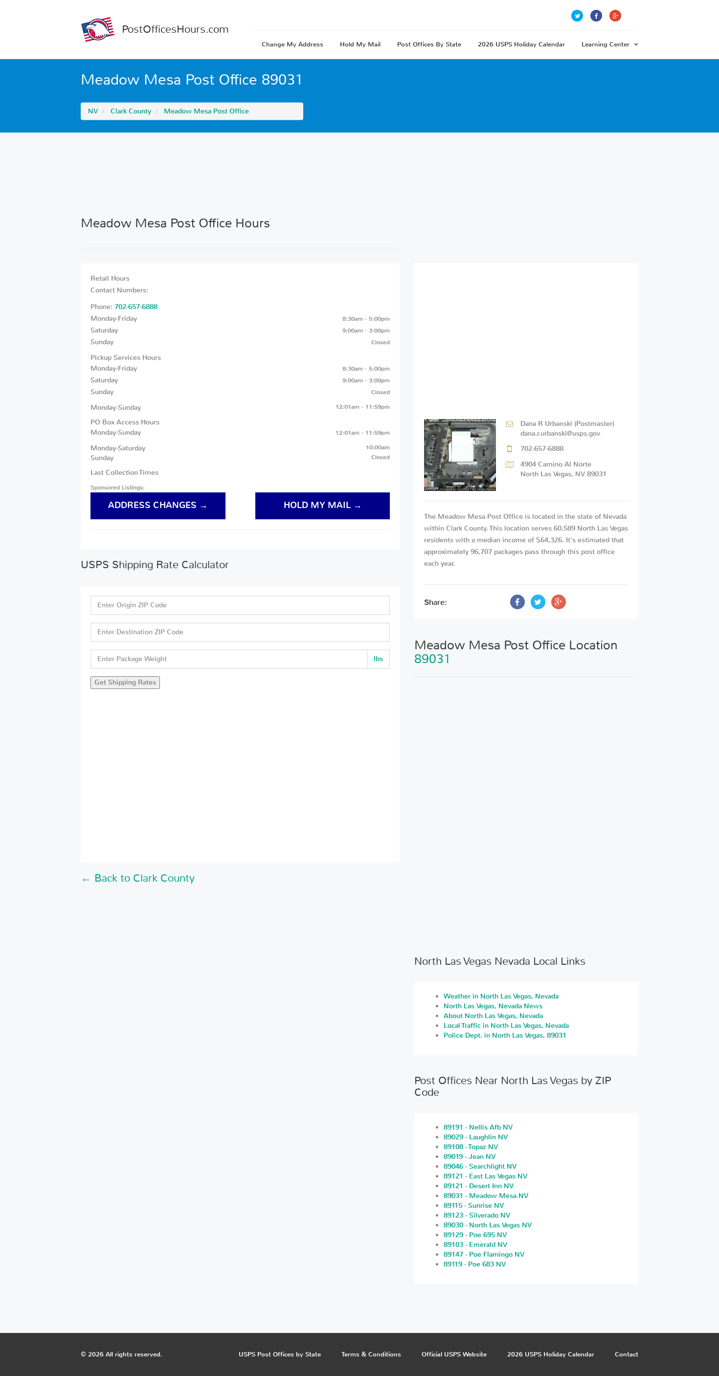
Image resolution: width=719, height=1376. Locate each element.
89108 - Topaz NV (471, 1147)
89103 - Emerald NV (475, 1244)
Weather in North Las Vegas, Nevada (501, 996)
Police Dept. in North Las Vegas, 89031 (505, 1035)
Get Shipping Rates (125, 682)
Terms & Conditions (371, 1354)
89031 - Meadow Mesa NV (486, 1195)
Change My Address (292, 44)
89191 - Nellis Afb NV (478, 1127)
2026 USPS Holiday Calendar (521, 44)
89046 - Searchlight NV (480, 1166)
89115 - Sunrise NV (474, 1205)
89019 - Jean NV (469, 1156)
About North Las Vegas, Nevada (493, 1016)
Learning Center (605, 44)
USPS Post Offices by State (280, 1354)
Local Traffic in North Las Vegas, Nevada (506, 1025)
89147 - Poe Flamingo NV (484, 1254)
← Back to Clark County (138, 878)
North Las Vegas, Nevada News (493, 1006)
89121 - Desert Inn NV (479, 1186)
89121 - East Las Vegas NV (485, 1176)
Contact (626, 1354)
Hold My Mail (360, 44)
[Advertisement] (359, 174)
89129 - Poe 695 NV (475, 1235)
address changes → (158, 505)
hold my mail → (323, 505)
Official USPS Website (454, 1354)
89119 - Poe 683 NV (475, 1264)
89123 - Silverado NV (477, 1215)
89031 (432, 659)
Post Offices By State (429, 44)
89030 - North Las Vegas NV (488, 1225)
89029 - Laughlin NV (476, 1137)
